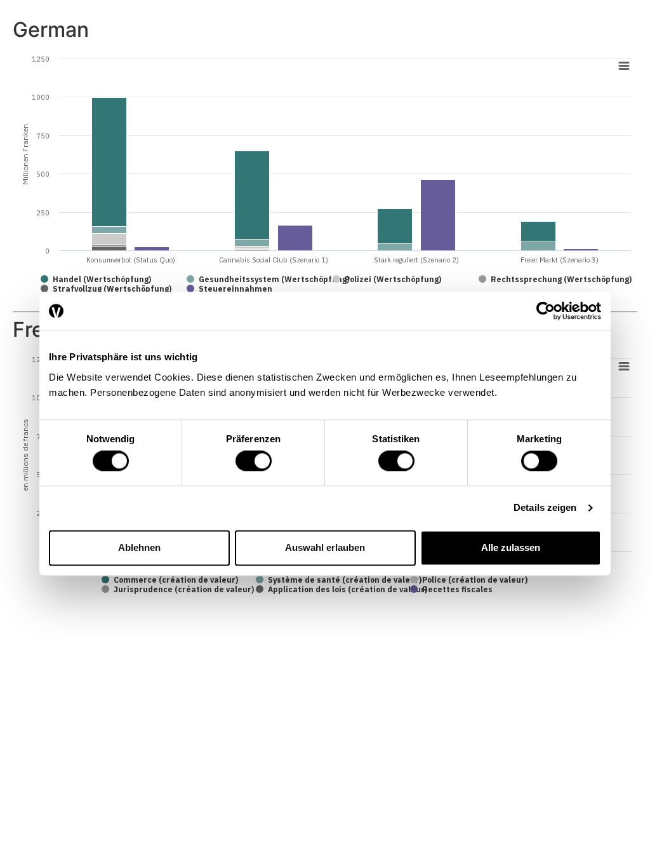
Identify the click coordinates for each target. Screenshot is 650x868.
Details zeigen (545, 508)
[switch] (253, 461)
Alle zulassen (510, 547)
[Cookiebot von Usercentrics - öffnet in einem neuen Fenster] (545, 310)
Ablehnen (139, 547)
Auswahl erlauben (325, 547)
